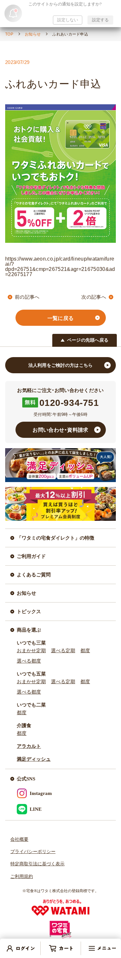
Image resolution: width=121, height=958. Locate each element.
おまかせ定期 (31, 650)
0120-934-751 (69, 402)
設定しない (67, 19)
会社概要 (19, 839)
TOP (9, 34)
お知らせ (33, 34)
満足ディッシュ (34, 759)
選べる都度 (29, 661)
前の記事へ (27, 296)
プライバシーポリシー (32, 851)
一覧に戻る (60, 318)
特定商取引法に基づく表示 (37, 863)
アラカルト (29, 746)
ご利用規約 (21, 876)
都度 (85, 650)
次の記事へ (93, 296)
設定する (100, 19)
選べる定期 (63, 650)
